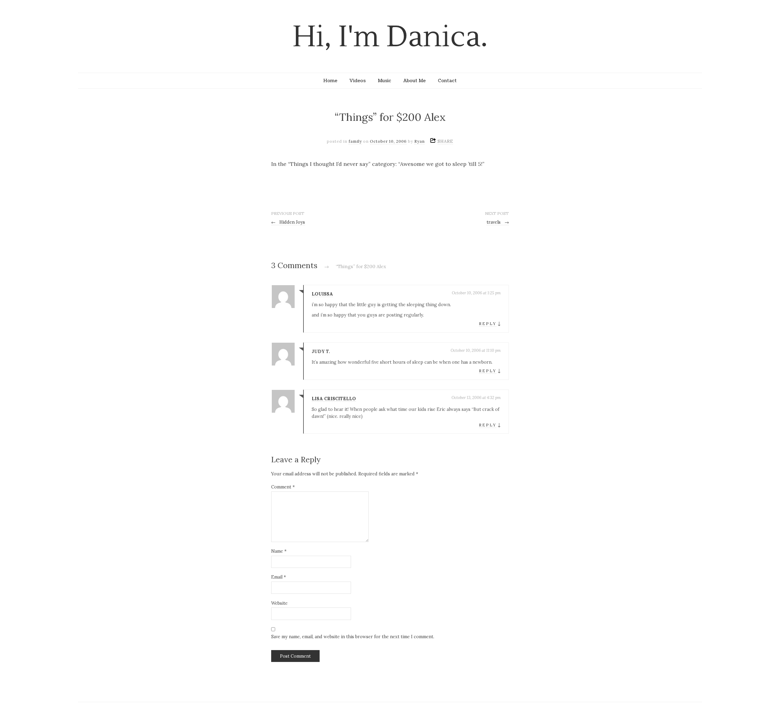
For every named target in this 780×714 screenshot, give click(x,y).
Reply (487, 323)
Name (278, 551)
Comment (283, 487)
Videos (357, 81)
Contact (447, 81)
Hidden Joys (288, 222)
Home (330, 81)
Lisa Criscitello (334, 398)
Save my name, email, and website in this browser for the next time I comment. (352, 636)
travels (498, 222)
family (355, 141)
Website (279, 603)
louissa (322, 294)
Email (278, 577)
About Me (414, 81)
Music (384, 81)
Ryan (419, 141)
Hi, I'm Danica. (390, 37)
